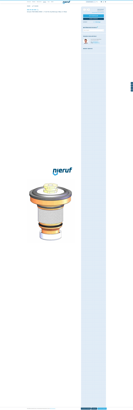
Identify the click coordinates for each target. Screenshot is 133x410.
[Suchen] (97, 2)
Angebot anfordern (93, 18)
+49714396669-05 (94, 42)
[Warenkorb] (105, 2)
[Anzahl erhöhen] (89, 10)
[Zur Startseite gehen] (66, 2)
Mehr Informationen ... (53, 408)
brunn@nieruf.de (95, 43)
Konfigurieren (94, 408)
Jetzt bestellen (93, 16)
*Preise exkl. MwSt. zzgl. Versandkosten (98, 12)
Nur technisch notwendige (86, 408)
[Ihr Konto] (103, 2)
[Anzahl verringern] (84, 10)
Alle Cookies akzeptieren (102, 408)
